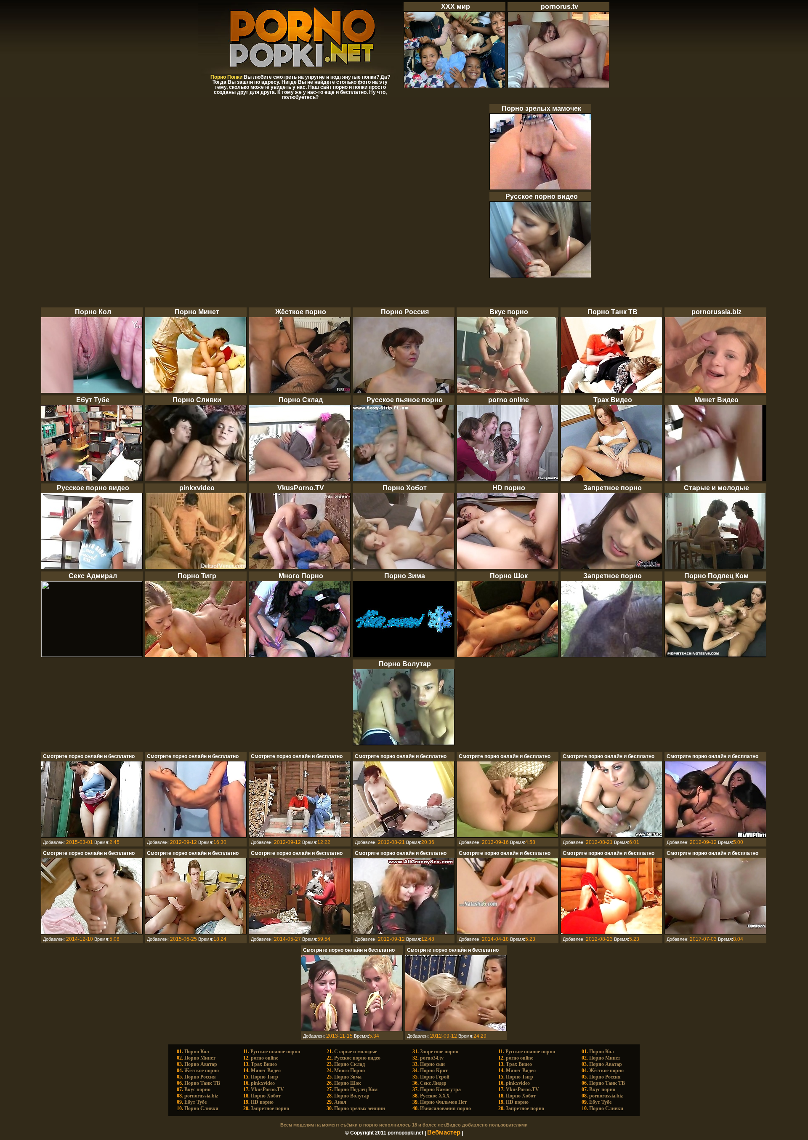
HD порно (262, 1102)
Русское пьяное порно (275, 1052)
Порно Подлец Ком (355, 1089)
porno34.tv (432, 1058)
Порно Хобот (266, 1096)
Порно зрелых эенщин (359, 1108)
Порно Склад (349, 1064)
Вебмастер (443, 1132)
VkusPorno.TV (267, 1089)
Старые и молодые (355, 1052)
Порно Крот (434, 1070)
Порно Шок (347, 1083)
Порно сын (432, 1064)
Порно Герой (434, 1077)
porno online (264, 1058)
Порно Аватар (200, 1064)
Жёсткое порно (201, 1070)
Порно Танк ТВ (202, 1083)
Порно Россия (200, 1077)
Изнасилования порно (445, 1108)
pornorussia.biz (201, 1096)
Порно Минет (199, 1058)
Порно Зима (347, 1077)
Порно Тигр (264, 1077)
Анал (340, 1102)
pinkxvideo (263, 1083)
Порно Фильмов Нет (443, 1102)
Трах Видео (264, 1064)
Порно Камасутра (440, 1089)
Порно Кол (196, 1052)
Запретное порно (270, 1108)
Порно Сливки (201, 1108)
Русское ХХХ (435, 1096)
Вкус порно (197, 1089)
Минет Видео (266, 1070)
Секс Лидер (433, 1083)
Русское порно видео (357, 1058)
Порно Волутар (351, 1096)
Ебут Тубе (195, 1102)
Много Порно (349, 1070)
